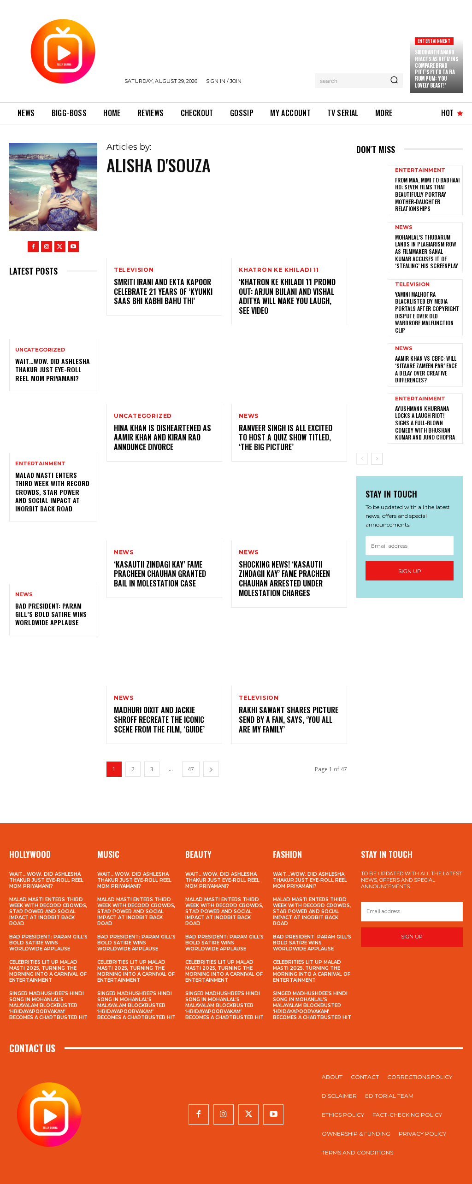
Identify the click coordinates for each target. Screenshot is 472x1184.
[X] (59, 246)
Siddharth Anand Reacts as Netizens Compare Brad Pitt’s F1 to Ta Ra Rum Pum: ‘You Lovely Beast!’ (436, 68)
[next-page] (211, 769)
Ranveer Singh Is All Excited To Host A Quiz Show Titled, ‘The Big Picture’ (285, 437)
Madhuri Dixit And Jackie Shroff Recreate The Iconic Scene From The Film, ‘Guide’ (159, 719)
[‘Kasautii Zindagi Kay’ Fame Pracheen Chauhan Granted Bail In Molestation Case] (164, 505)
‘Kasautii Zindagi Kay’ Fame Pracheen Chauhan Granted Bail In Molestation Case (160, 574)
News (24, 594)
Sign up (409, 571)
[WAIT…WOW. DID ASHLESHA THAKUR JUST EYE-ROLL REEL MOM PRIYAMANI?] (53, 313)
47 (191, 769)
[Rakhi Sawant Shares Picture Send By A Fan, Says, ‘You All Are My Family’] (289, 651)
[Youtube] (73, 246)
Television (134, 270)
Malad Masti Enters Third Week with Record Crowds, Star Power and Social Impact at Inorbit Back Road (52, 491)
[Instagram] (46, 246)
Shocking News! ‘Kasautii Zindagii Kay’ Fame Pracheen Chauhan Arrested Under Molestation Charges (284, 578)
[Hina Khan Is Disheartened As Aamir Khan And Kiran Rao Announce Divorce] (164, 369)
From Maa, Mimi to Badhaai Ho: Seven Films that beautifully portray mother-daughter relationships (427, 194)
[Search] (394, 80)
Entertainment (434, 40)
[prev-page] (362, 459)
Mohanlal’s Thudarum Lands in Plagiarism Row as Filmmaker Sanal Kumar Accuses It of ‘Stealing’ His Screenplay (426, 251)
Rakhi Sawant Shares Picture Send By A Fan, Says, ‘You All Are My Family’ (288, 719)
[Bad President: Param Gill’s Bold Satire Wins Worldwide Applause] (53, 557)
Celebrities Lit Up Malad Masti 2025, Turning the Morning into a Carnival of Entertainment (48, 971)
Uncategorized (40, 349)
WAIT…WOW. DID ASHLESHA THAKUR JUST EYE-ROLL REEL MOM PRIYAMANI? (52, 369)
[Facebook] (33, 246)
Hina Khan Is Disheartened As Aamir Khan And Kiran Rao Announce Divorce (162, 437)
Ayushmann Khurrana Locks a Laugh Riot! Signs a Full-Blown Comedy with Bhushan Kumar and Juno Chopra (425, 422)
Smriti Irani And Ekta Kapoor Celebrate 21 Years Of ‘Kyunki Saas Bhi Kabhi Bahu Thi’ (163, 291)
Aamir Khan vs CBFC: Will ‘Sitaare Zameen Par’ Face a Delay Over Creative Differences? (426, 369)
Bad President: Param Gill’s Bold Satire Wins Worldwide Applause (51, 614)
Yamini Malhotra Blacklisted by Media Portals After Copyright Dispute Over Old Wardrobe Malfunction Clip (427, 312)
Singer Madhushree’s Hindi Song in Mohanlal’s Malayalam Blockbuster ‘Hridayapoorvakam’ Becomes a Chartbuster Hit (48, 1005)
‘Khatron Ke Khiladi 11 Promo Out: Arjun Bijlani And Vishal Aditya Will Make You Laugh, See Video (287, 296)
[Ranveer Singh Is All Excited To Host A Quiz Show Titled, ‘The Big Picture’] (289, 369)
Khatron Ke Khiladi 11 (279, 270)
